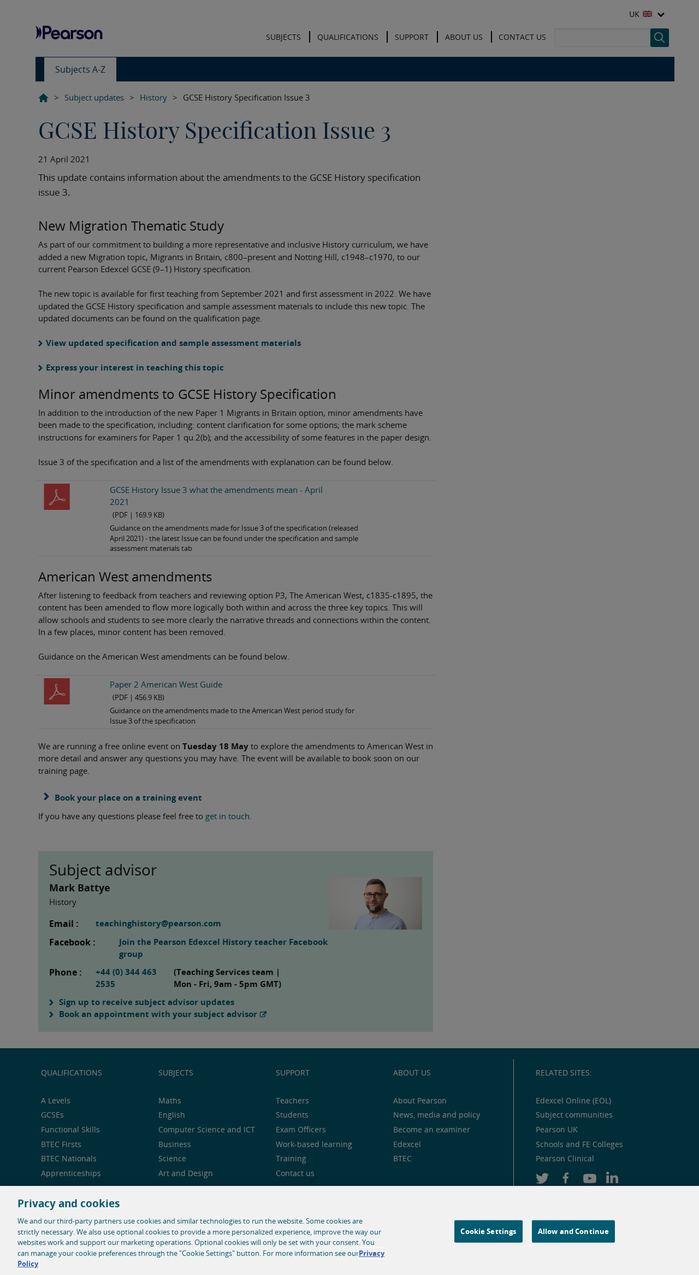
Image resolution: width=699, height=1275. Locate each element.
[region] (349, 1230)
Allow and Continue (573, 1231)
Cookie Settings (488, 1231)
